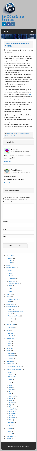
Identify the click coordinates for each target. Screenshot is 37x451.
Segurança (9, 361)
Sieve (9, 345)
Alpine (10, 372)
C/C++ (10, 341)
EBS (10, 273)
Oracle (10, 262)
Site (4, 236)
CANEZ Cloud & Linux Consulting (13, 18)
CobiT (10, 309)
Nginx (11, 405)
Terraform (11, 327)
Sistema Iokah (10, 363)
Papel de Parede (24, 133)
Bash (10, 385)
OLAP (10, 260)
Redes (8, 350)
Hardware (11, 353)
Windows (10, 133)
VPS (10, 291)
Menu (6, 31)
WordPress (9, 436)
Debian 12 (11, 374)
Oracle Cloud (12, 278)
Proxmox (12, 413)
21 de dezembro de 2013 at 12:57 (21, 172)
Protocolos (11, 355)
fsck (10, 392)
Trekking (10, 335)
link (30, 94)
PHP (9, 343)
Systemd (12, 417)
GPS (9, 322)
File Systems (12, 376)
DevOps (9, 294)
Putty (11, 425)
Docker (8, 296)
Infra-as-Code (10, 324)
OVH (9, 288)
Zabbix (8, 438)
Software (9, 428)
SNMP (11, 358)
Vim (10, 420)
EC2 (10, 275)
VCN (10, 285)
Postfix (11, 411)
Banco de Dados (11, 255)
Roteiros (10, 333)
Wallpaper (8, 136)
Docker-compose (13, 299)
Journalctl (12, 396)
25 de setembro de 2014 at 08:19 (20, 151)
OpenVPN (12, 409)
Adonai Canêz (26, 50)
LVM (10, 400)
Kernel (11, 398)
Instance (12, 281)
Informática (10, 319)
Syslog (11, 415)
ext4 (10, 379)
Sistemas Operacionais (13, 369)
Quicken (10, 433)
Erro (17, 133)
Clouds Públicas (11, 267)
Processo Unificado (14, 316)
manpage (12, 402)
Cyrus (11, 389)
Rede (9, 301)
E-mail (5, 229)
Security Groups (14, 283)
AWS (9, 270)
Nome (5, 221)
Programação (10, 338)
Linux (9, 382)
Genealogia (10, 304)
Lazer (8, 330)
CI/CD (8, 265)
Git (10, 394)
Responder (7, 161)
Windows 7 (14, 136)
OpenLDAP (12, 407)
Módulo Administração (15, 366)
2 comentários (8, 52)
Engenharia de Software (15, 311)
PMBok (10, 314)
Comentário (7, 202)
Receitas (9, 348)
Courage (26, 446)
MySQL (10, 258)
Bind (10, 387)
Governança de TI (11, 306)
